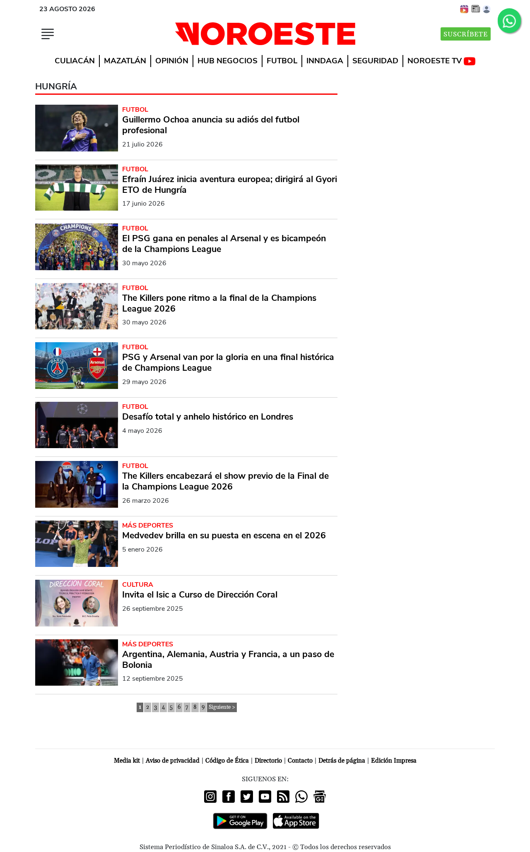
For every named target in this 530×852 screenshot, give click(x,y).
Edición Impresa (394, 761)
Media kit (127, 761)
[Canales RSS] (283, 796)
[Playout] (464, 8)
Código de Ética (227, 761)
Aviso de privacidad (173, 761)
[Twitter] (246, 796)
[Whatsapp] (301, 796)
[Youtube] (265, 796)
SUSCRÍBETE (465, 34)
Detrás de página (341, 761)
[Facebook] (228, 796)
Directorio (268, 761)
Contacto (300, 761)
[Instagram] (210, 796)
